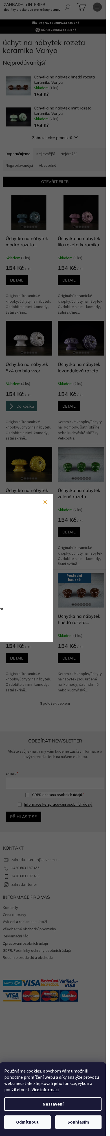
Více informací (45, 1090)
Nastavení (53, 1104)
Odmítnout (27, 1122)
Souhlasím (78, 1122)
